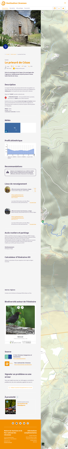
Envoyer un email (8, 442)
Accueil (7, 54)
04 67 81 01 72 (14, 219)
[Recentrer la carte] (43, 12)
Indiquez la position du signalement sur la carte (21, 387)
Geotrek (35, 442)
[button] (66, 446)
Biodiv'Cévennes (33, 435)
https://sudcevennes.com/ (17, 195)
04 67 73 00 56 (14, 197)
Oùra (30, 293)
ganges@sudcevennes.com (17, 196)
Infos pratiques (19, 8)
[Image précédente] (7, 407)
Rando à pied (13, 54)
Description (12, 8)
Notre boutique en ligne (31, 437)
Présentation (5, 8)
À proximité (27, 8)
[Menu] (65, 3)
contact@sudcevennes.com (17, 218)
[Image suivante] (13, 407)
